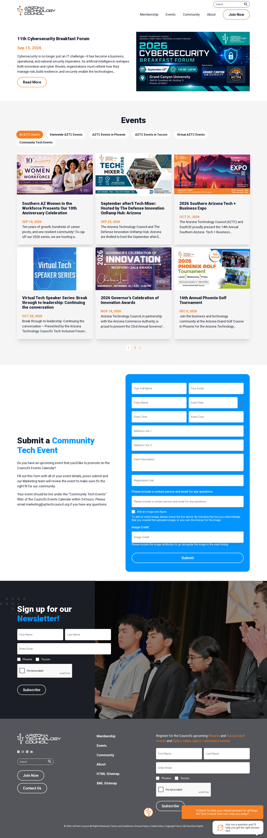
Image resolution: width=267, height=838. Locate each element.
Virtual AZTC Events (191, 134)
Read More (32, 82)
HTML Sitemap (108, 774)
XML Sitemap (107, 783)
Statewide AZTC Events (66, 134)
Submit (187, 558)
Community (105, 755)
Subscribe (31, 690)
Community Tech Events (36, 142)
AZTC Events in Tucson (151, 134)
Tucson (42, 659)
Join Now (236, 14)
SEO (185, 826)
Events (102, 745)
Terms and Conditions (122, 826)
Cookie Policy (157, 826)
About (101, 764)
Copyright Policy (173, 826)
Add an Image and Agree (152, 511)
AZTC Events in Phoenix (108, 134)
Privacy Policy (142, 826)
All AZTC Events (29, 134)
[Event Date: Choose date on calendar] (242, 402)
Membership (106, 736)
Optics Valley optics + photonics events (201, 741)
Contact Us (32, 788)
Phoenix (24, 659)
